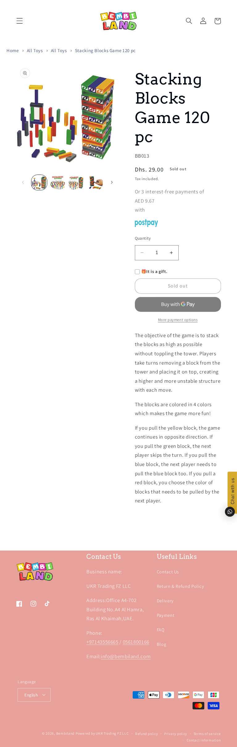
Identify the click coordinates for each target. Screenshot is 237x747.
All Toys (35, 50)
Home (12, 50)
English (31, 695)
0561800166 (136, 641)
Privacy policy (175, 733)
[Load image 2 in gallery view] (57, 182)
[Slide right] (111, 182)
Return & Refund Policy (180, 586)
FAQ (161, 630)
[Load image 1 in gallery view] (39, 182)
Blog (161, 644)
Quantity (143, 238)
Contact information (204, 740)
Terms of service (207, 733)
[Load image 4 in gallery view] (95, 182)
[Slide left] (23, 182)
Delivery (165, 601)
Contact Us (168, 572)
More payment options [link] (178, 319)
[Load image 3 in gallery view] (76, 182)
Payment (165, 615)
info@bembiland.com (126, 656)
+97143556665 (102, 641)
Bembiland (65, 733)
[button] (19, 21)
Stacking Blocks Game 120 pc (105, 50)
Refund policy (146, 733)
